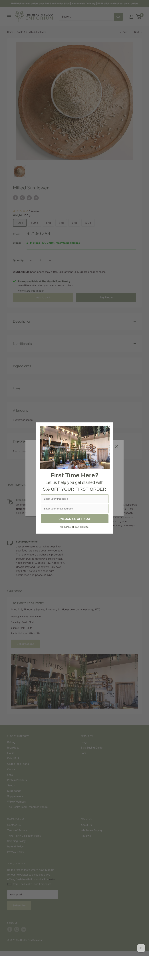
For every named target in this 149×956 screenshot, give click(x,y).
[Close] (108, 426)
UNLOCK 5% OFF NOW (74, 518)
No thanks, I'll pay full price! (74, 527)
